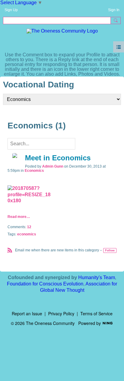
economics (26, 234)
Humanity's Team (96, 277)
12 (29, 227)
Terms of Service (96, 313)
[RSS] (10, 249)
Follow (110, 250)
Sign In (113, 10)
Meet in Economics (58, 158)
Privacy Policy (61, 313)
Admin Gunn (52, 166)
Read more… (19, 217)
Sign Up (11, 10)
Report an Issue (27, 313)
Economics (34, 170)
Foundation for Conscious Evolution (45, 283)
